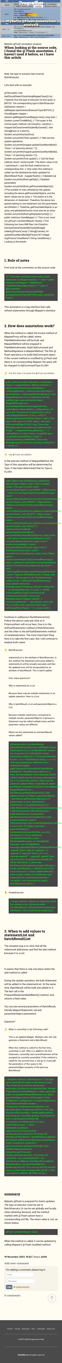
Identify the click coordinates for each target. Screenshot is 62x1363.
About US (51, 1329)
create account (22, 1287)
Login (9, 1287)
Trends (17, 1329)
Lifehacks (41, 1329)
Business (25, 1329)
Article (31, 15)
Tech (33, 1329)
